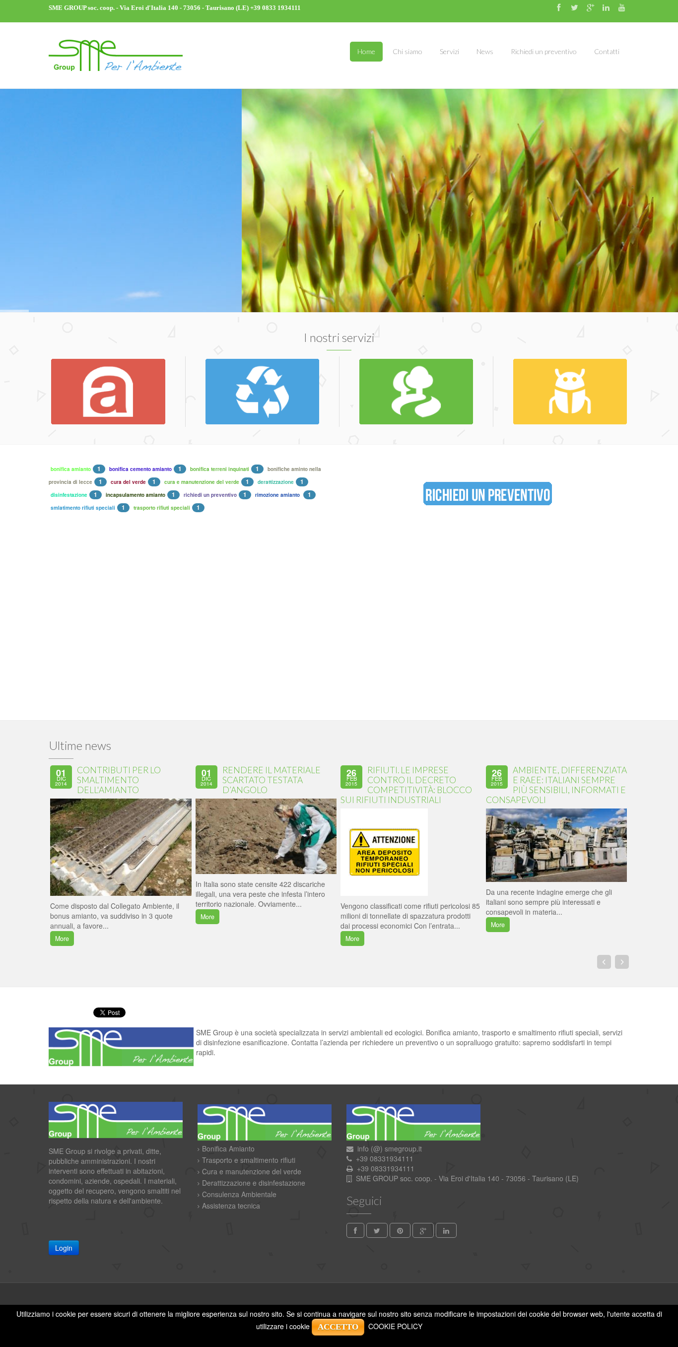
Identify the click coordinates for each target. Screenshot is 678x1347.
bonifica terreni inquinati (219, 469)
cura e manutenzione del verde (201, 481)
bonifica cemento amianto (140, 469)
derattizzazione (276, 481)
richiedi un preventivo (210, 494)
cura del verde (128, 481)
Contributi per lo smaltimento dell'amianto (119, 780)
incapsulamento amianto (135, 494)
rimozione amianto (278, 494)
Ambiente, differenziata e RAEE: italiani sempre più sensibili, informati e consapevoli (556, 785)
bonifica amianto (71, 469)
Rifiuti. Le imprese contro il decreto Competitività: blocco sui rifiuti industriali (406, 785)
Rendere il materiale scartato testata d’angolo (271, 780)
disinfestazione (69, 494)
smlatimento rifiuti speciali (83, 507)
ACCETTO (338, 1327)
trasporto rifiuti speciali (162, 507)
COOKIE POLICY (395, 1326)
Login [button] (63, 1248)
